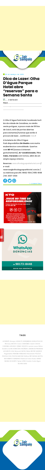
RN (5, 359)
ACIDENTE (6, 341)
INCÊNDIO (24, 349)
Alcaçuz (13, 341)
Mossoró (18, 351)
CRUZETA (24, 346)
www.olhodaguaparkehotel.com (26, 163)
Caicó (19, 344)
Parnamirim (31, 354)
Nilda (28, 351)
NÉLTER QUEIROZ (36, 351)
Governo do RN (7, 349)
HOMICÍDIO (17, 349)
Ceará (32, 344)
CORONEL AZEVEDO (9, 346)
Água (38, 361)
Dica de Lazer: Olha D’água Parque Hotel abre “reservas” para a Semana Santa (21, 87)
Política (26, 356)
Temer (19, 361)
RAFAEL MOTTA (37, 356)
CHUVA (37, 344)
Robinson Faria (26, 359)
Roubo (34, 359)
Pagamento (8, 354)
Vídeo (32, 136)
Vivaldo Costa (31, 361)
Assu (9, 344)
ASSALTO (19, 341)
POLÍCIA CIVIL (7, 356)
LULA (12, 351)
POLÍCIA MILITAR (17, 356)
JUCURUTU (7, 351)
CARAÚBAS (26, 344)
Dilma (40, 346)
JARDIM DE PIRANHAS (35, 349)
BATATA (14, 344)
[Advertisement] (22, 28)
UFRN (24, 361)
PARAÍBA (16, 354)
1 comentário (36, 184)
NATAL (24, 351)
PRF (31, 356)
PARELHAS (22, 354)
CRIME (18, 346)
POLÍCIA (38, 354)
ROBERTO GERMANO (13, 359)
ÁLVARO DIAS (22, 364)
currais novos (33, 346)
